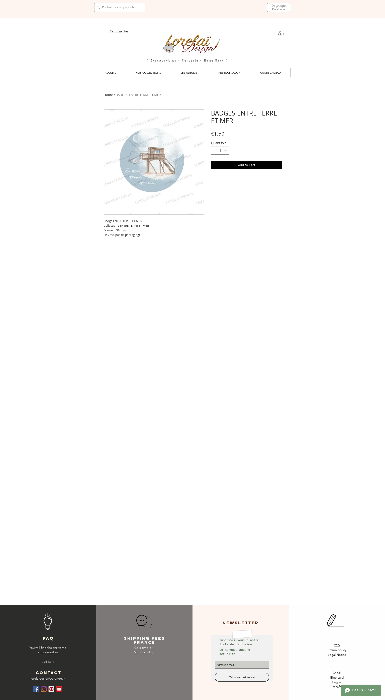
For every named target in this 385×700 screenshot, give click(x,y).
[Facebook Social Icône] (36, 689)
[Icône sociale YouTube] (59, 689)
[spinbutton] (220, 150)
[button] (148, 72)
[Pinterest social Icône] (51, 689)
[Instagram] (44, 689)
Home (108, 95)
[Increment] (226, 150)
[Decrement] (214, 150)
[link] (282, 33)
